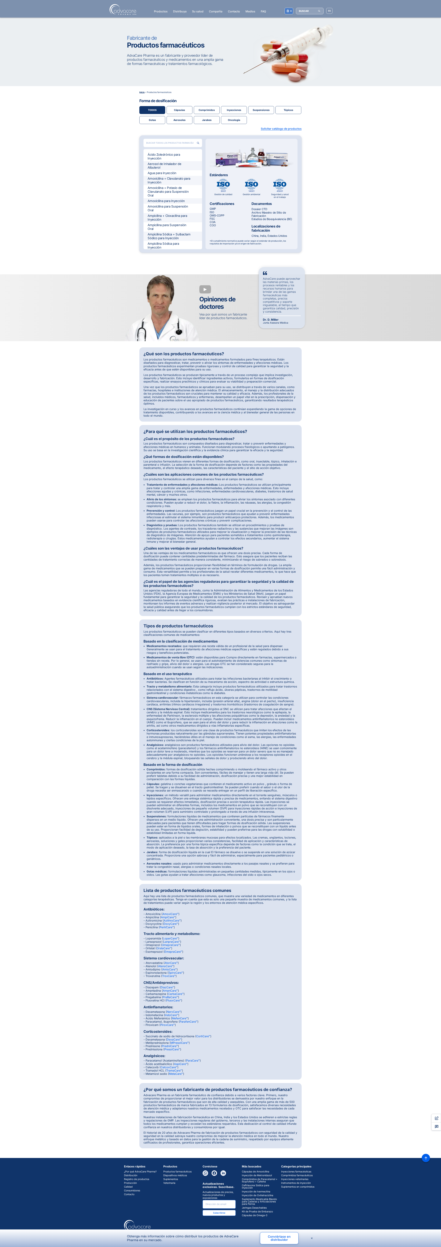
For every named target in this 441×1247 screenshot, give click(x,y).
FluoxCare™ (173, 1000)
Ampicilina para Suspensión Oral (167, 227)
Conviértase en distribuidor (279, 1238)
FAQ (263, 11)
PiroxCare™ (167, 1025)
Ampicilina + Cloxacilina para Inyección (167, 217)
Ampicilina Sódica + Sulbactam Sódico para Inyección (169, 236)
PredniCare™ (170, 1046)
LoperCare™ (170, 938)
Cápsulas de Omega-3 (254, 1215)
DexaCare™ (174, 1039)
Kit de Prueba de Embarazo (257, 1211)
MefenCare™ (180, 1018)
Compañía (215, 11)
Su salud (197, 11)
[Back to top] (426, 1158)
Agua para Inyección (162, 173)
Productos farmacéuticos (177, 1171)
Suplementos (170, 1179)
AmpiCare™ (168, 917)
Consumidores (132, 1190)
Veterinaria (169, 1183)
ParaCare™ (193, 1060)
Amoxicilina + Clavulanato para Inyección (169, 180)
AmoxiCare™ (170, 914)
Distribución (130, 1175)
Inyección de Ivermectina (256, 1191)
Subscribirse (219, 1213)
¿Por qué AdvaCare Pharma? (140, 1171)
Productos (161, 11)
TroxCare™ (169, 976)
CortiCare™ (203, 1036)
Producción (130, 1183)
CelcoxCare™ (169, 1067)
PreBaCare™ (170, 997)
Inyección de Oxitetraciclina (257, 1195)
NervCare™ (174, 1011)
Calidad (128, 1187)
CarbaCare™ (176, 994)
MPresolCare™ (180, 1042)
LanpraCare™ (171, 941)
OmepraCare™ (171, 945)
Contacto (234, 11)
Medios (250, 11)
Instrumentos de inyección (296, 1183)
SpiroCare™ (175, 972)
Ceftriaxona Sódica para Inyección (255, 1186)
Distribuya (180, 11)
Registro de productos (136, 1179)
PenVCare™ (167, 927)
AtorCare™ (171, 963)
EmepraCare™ (173, 951)
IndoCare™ (171, 1015)
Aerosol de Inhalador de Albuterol (164, 165)
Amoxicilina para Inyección (166, 201)
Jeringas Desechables (254, 1208)
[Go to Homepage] (121, 9)
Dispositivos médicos (175, 1175)
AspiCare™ (180, 1064)
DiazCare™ (167, 987)
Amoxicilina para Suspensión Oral (168, 208)
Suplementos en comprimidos (297, 1187)
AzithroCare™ (172, 920)
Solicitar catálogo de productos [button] (281, 128)
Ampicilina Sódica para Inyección (163, 245)
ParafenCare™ (188, 1021)
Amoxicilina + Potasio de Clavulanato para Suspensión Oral (168, 191)
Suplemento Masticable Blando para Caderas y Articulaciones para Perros (259, 1201)
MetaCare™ (176, 1073)
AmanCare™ (170, 990)
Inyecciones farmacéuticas (296, 1171)
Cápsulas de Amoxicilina (255, 1171)
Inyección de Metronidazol (257, 1175)
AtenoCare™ (165, 966)
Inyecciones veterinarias (294, 1179)
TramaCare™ (174, 1070)
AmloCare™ (169, 969)
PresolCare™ (172, 1049)
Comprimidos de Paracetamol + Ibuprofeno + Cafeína (259, 1180)
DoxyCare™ (170, 923)
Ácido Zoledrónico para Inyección (164, 156)
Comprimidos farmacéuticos (297, 1175)
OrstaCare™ (164, 948)
